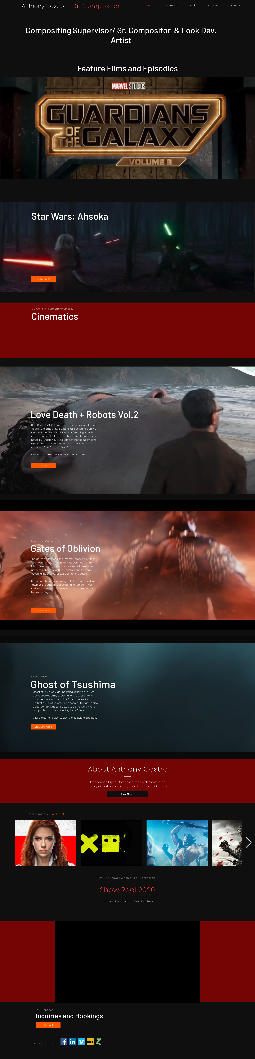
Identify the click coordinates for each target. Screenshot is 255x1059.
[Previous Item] (6, 843)
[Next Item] (248, 843)
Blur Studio (45, 440)
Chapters (69, 570)
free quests (88, 570)
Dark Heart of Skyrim (84, 562)
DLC (60, 570)
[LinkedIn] (72, 1041)
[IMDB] (90, 1041)
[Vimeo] (81, 1041)
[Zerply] (98, 1041)
